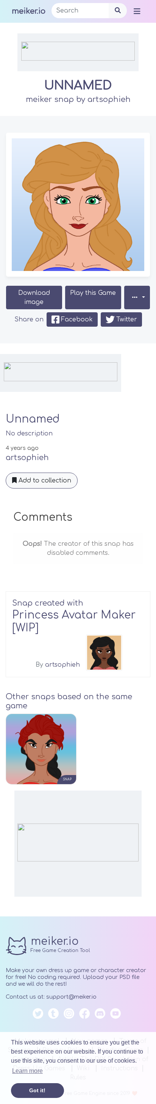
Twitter (126, 319)
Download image (34, 297)
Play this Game (93, 293)
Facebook (77, 319)
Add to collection (44, 480)
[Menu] (137, 11)
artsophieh (109, 99)
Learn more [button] (27, 1071)
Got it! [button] (37, 1090)
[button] (137, 297)
